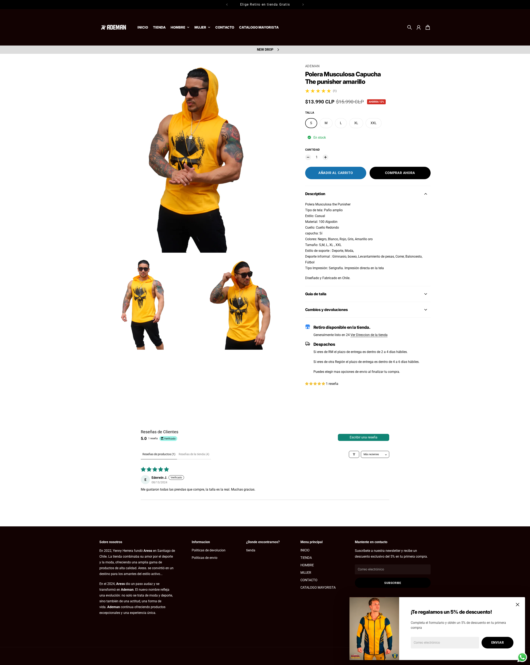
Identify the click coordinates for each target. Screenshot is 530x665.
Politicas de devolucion (208, 550)
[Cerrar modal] (517, 604)
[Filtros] (354, 454)
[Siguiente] (303, 4)
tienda (250, 550)
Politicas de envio (204, 558)
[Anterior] (227, 4)
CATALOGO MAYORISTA (318, 587)
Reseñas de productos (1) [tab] (158, 454)
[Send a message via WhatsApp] (522, 657)
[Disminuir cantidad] (308, 157)
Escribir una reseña (363, 437)
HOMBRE (178, 27)
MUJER (200, 27)
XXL (374, 123)
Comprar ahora (400, 173)
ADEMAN (312, 66)
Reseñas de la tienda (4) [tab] (194, 454)
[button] (315, 384)
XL (356, 123)
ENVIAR (497, 643)
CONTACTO (308, 580)
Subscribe (392, 583)
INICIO (305, 550)
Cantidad (312, 149)
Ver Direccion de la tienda (369, 335)
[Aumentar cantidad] (325, 157)
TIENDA (306, 558)
